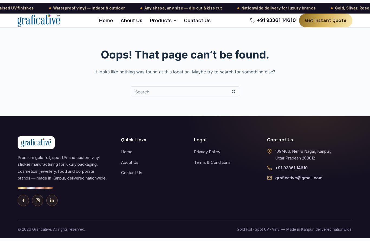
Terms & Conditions (212, 162)
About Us (131, 20)
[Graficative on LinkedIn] (52, 200)
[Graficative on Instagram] (37, 200)
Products (161, 20)
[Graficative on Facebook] (23, 200)
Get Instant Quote (325, 20)
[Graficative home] (39, 20)
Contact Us (197, 20)
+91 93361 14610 (291, 167)
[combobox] (180, 91)
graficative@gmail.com (299, 177)
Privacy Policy (207, 151)
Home (106, 20)
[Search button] (234, 92)
